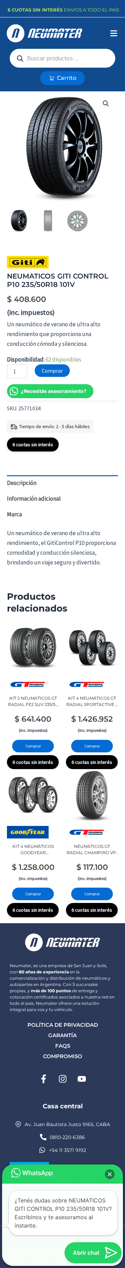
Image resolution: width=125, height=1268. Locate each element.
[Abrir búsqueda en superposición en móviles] (62, 58)
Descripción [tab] (21, 483)
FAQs (62, 1045)
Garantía (62, 1035)
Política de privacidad (62, 1025)
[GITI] (28, 262)
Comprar (52, 370)
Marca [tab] (14, 514)
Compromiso (62, 1056)
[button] (114, 33)
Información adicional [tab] (34, 498)
